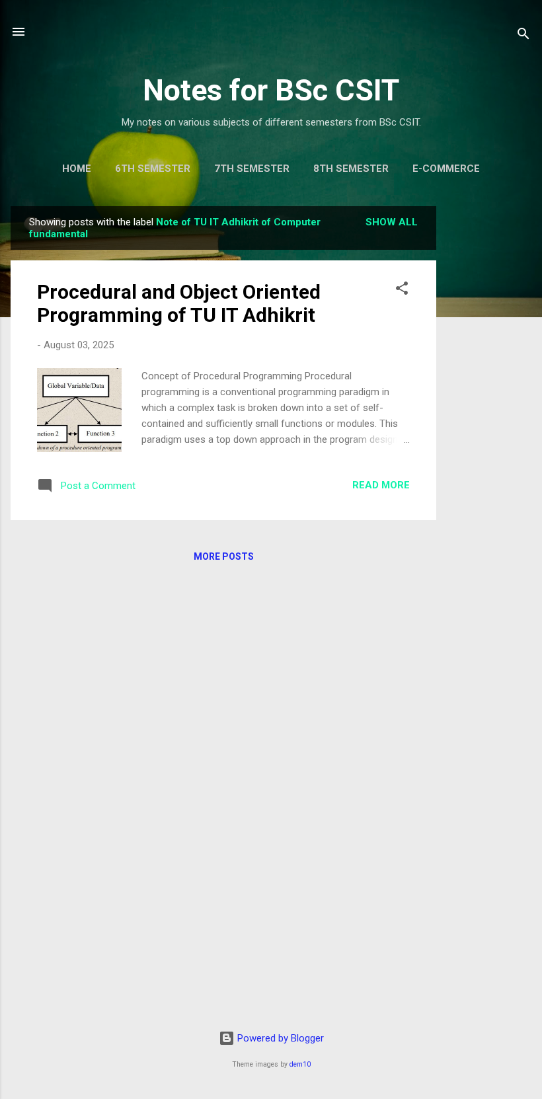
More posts (224, 556)
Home (76, 168)
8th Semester (351, 168)
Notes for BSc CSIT (271, 90)
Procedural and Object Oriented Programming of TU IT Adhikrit (179, 303)
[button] (402, 290)
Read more (381, 485)
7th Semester (252, 168)
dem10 (300, 1064)
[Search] (523, 36)
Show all (392, 222)
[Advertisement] (489, 404)
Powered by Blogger (279, 1038)
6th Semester (152, 168)
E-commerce (446, 168)
